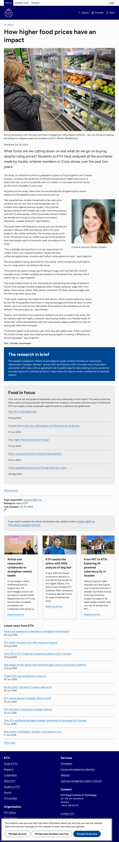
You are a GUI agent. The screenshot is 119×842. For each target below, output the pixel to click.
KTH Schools (10, 818)
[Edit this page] (5, 510)
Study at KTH (11, 763)
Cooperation (10, 775)
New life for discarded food (22, 411)
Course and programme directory (78, 769)
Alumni (7, 792)
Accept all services (87, 833)
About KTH (9, 781)
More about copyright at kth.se (24, 525)
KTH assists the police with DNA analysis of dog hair (31, 642)
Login (112, 2)
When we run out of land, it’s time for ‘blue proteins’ (35, 453)
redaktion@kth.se (33, 499)
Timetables (66, 763)
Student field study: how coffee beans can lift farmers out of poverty (44, 425)
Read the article (15, 614)
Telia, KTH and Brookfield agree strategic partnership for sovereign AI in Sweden (45, 720)
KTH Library (10, 812)
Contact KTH (67, 813)
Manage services (18, 833)
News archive (11, 490)
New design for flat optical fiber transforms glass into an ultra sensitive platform (45, 664)
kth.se (9, 2)
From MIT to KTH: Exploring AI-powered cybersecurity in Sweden (38, 653)
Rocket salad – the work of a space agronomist (28, 687)
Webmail (65, 775)
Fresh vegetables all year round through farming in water (37, 467)
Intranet (35, 2)
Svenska (99, 12)
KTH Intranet (10, 798)
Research (8, 769)
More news (9, 742)
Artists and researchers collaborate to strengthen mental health (36, 631)
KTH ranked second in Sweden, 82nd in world (27, 698)
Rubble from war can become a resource (25, 676)
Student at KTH (12, 786)
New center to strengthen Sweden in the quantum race (33, 731)
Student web (21, 2)
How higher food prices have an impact (28, 439)
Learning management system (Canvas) (81, 781)
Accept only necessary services (51, 833)
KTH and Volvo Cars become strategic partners (28, 709)
